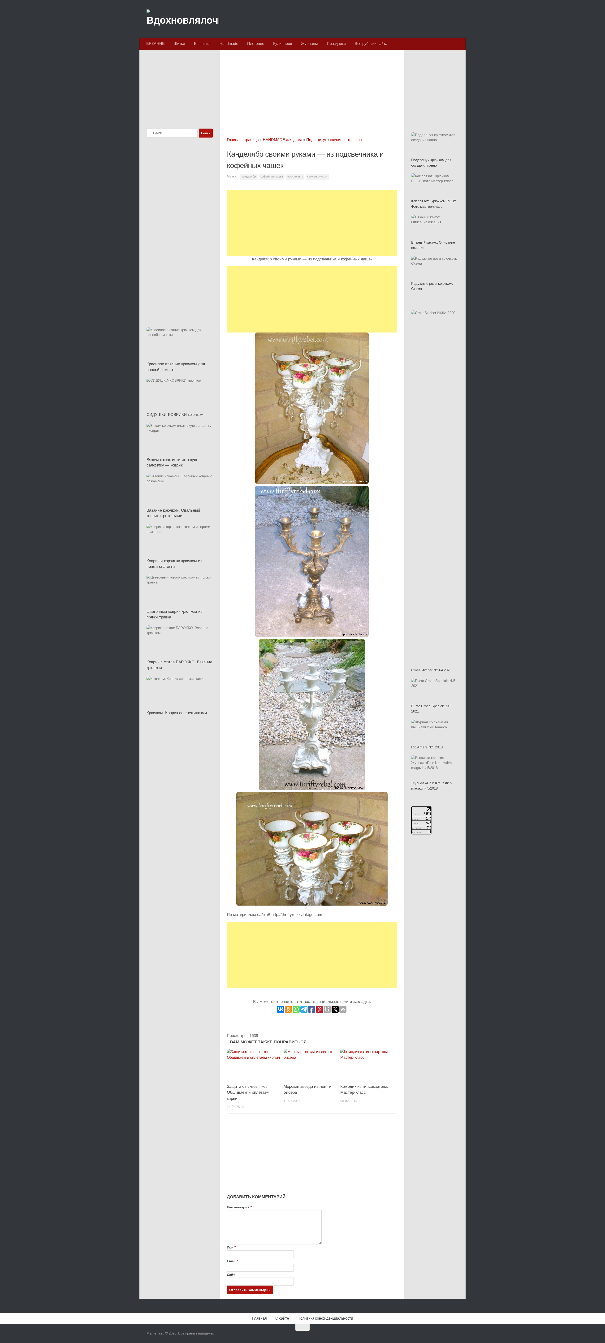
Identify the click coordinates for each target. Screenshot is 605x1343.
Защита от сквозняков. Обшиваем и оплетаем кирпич (248, 1092)
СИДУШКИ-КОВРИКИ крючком (175, 414)
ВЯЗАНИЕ (155, 44)
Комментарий (239, 1207)
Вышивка (202, 44)
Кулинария (282, 44)
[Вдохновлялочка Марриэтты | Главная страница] (183, 18)
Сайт (231, 1275)
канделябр (249, 176)
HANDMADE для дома (282, 140)
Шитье (179, 44)
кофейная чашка (271, 176)
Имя (231, 1247)
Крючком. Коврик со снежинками (177, 713)
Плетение (255, 44)
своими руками (317, 176)
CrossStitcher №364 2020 (431, 670)
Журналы (309, 44)
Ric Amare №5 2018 (427, 747)
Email (232, 1261)
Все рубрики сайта (371, 44)
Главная (259, 1318)
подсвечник (295, 176)
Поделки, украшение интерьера (334, 140)
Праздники (336, 44)
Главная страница (243, 140)
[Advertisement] (312, 88)
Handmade (229, 44)
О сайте (282, 1318)
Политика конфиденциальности (325, 1318)
